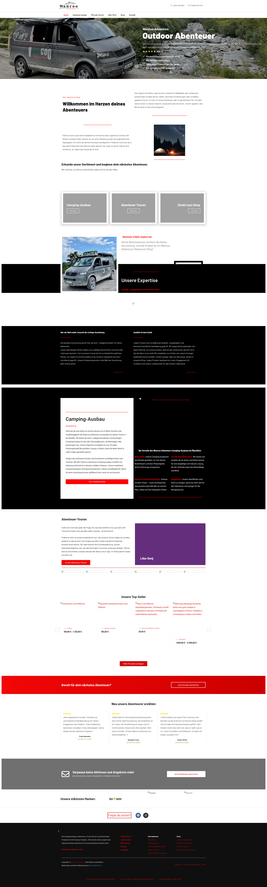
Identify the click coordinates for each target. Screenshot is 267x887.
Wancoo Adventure (78, 862)
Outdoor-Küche (182, 846)
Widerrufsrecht (153, 850)
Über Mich (112, 15)
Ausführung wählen (108, 649)
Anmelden (124, 850)
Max (180, 635)
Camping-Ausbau (80, 15)
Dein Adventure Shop (71, 97)
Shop (123, 15)
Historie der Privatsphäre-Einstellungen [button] (137, 879)
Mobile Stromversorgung (186, 850)
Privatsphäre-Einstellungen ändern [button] (100, 879)
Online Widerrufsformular (157, 853)
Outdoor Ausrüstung (184, 843)
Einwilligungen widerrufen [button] (170, 879)
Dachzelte (107, 639)
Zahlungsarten (153, 843)
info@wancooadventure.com (72, 849)
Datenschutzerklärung (192, 864)
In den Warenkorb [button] (70, 638)
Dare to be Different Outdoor (76, 628)
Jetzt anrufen (126, 840)
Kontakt (132, 15)
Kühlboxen (145, 639)
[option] (77, 630)
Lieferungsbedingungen (157, 846)
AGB (203, 864)
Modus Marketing (95, 865)
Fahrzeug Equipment (184, 840)
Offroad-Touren (97, 15)
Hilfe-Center (125, 843)
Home (66, 15)
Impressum (179, 864)
